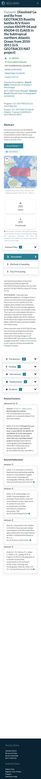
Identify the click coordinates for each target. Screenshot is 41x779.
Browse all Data (11, 753)
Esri (23, 187)
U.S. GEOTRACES (21, 103)
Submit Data (9, 769)
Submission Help (11, 776)
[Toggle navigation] (37, 3)
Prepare (8, 774)
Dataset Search (11, 751)
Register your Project (13, 772)
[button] (7, 158)
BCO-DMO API (11, 758)
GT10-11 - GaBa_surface (23, 409)
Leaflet (12, 187)
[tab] (21, 257)
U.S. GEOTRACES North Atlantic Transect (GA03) (19, 110)
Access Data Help (11, 756)
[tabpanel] (20, 314)
